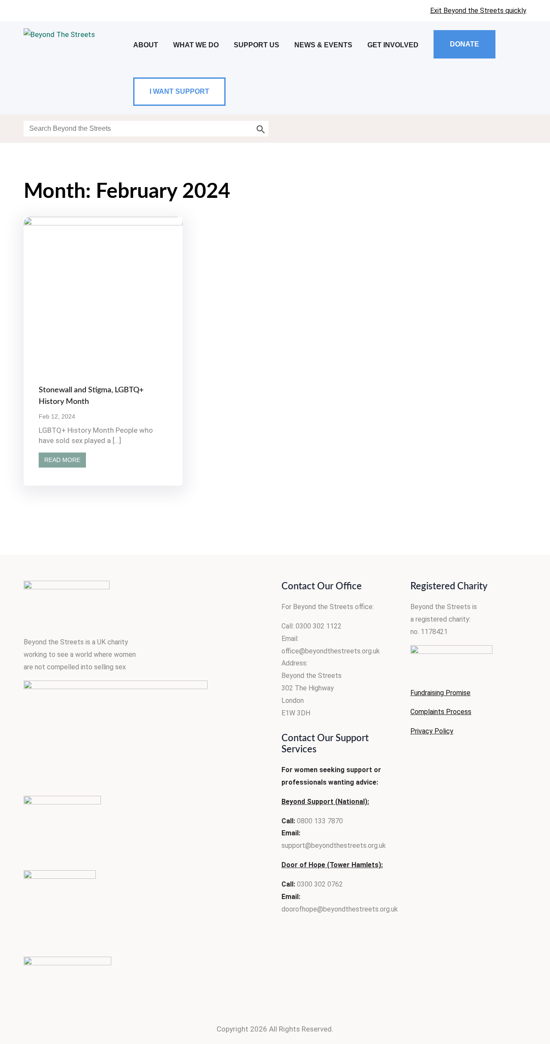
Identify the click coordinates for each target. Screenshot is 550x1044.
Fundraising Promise (440, 693)
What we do (196, 45)
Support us (256, 45)
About (145, 45)
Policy (443, 731)
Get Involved (393, 45)
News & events (323, 45)
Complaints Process (440, 712)
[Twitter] (438, 757)
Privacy (421, 731)
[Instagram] (461, 757)
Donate (464, 44)
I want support (179, 91)
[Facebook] (415, 757)
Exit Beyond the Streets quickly (478, 10)
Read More (62, 459)
